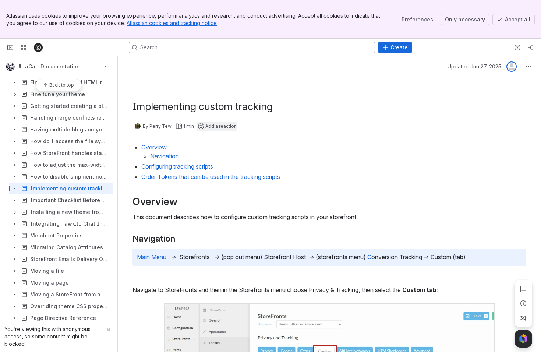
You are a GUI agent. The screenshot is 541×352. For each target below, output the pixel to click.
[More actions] (107, 66)
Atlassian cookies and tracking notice (172, 23)
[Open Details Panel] (523, 303)
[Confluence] (38, 47)
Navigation (164, 156)
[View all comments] (523, 289)
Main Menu (151, 257)
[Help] (517, 47)
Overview (154, 147)
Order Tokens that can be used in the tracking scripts (210, 176)
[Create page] (523, 318)
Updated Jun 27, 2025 (474, 66)
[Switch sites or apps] (23, 47)
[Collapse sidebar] (10, 47)
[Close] (108, 329)
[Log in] (531, 47)
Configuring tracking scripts (177, 166)
